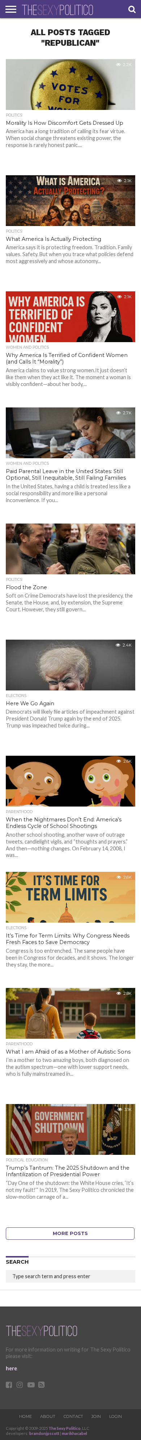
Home (25, 1416)
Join (96, 1416)
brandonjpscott (44, 1433)
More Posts (70, 1233)
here (11, 1368)
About (47, 1416)
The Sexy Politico (64, 1428)
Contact (73, 1416)
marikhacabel (74, 1433)
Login (115, 1416)
